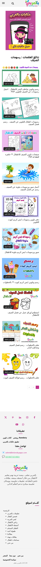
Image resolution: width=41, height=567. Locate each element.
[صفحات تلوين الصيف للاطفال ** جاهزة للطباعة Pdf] (20, 141)
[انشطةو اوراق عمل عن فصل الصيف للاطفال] (20, 299)
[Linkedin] (20, 418)
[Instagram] (27, 418)
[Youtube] (17, 425)
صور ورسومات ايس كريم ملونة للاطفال (22, 252)
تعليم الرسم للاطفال (9, 339)
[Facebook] (34, 418)
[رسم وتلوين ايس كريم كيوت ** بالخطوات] (20, 269)
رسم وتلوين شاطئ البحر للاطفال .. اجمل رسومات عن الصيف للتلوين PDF (21, 90)
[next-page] (29, 387)
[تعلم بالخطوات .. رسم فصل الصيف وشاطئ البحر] (20, 332)
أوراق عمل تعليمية (8, 83)
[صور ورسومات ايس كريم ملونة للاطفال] (20, 239)
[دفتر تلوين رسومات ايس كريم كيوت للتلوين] (20, 206)
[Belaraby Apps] (27, 3)
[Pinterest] (13, 418)
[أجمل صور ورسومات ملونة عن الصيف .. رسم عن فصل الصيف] (20, 174)
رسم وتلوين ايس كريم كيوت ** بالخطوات (21, 282)
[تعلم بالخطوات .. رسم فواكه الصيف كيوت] (20, 364)
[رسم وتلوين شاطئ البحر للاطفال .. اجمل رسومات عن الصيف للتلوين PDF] (20, 76)
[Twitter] (5, 418)
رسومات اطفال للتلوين (9, 116)
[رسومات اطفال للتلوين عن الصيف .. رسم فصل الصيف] (20, 108)
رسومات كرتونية (8, 181)
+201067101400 (12, 457)
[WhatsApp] (23, 425)
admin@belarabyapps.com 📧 (14, 453)
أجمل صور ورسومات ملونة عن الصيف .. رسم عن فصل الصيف (22, 188)
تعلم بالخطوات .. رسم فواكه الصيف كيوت (21, 378)
